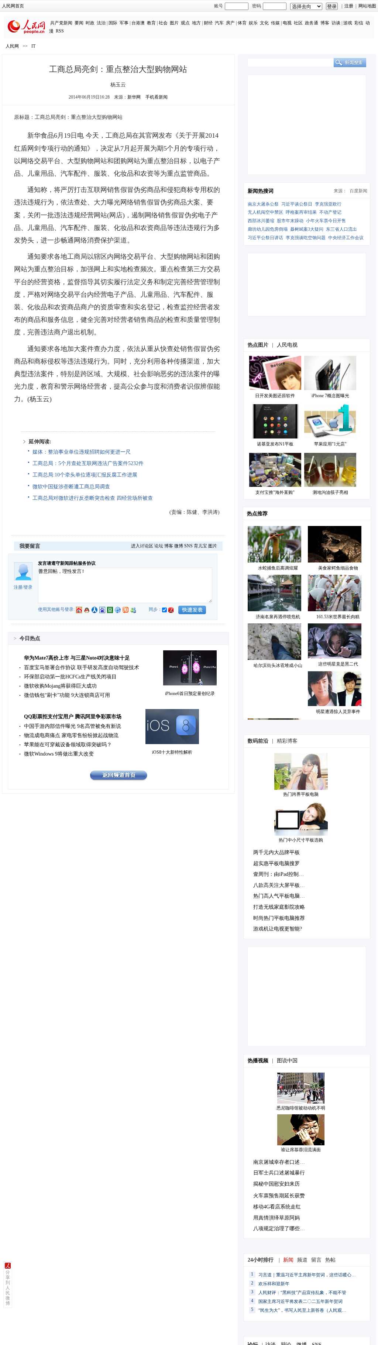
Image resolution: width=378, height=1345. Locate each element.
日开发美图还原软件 (275, 395)
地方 (196, 22)
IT (33, 46)
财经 (208, 22)
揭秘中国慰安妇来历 (276, 1184)
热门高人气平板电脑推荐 (281, 896)
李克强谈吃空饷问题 (306, 237)
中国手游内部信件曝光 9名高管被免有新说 (72, 726)
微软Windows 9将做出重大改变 (59, 754)
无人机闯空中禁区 (265, 212)
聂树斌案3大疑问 (306, 229)
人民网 (12, 46)
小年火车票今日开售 (326, 220)
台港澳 (138, 22)
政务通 (311, 22)
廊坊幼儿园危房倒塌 (268, 229)
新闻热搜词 (261, 191)
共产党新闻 (61, 22)
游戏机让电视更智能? (277, 929)
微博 (178, 545)
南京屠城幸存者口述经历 (281, 1162)
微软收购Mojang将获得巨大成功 (60, 686)
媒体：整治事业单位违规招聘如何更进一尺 (81, 452)
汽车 (219, 22)
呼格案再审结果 (301, 212)
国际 (113, 22)
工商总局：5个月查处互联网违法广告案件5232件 (88, 463)
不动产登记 (330, 212)
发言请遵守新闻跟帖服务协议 (67, 563)
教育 (151, 22)
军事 (124, 22)
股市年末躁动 (290, 220)
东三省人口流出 (341, 229)
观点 (185, 22)
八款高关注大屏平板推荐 (281, 885)
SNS (188, 545)
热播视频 (258, 1060)
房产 (230, 22)
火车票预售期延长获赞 (279, 1195)
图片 (174, 22)
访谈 (335, 22)
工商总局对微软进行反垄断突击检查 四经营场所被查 (92, 498)
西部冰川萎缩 (261, 220)
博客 (324, 22)
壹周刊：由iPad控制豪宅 (281, 874)
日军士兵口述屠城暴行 (279, 1173)
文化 (264, 22)
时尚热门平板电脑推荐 (279, 918)
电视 (287, 22)
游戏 (347, 22)
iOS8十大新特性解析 (172, 752)
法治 (101, 22)
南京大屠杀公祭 (263, 204)
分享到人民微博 (8, 1288)
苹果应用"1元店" (330, 444)
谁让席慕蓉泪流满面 (301, 1149)
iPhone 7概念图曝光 (330, 395)
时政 (90, 22)
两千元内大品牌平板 (276, 852)
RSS (60, 31)
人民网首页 (13, 5)
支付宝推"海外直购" (275, 492)
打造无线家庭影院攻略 (279, 907)
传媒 (275, 22)
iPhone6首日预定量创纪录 (190, 693)
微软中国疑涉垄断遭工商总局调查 (71, 486)
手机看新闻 (156, 97)
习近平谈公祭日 (296, 204)
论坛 (158, 545)
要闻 (79, 22)
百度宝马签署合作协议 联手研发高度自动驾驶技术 (81, 667)
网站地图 (367, 5)
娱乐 (253, 22)
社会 (163, 22)
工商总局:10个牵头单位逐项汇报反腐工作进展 (84, 475)
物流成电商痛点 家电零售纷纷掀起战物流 (71, 735)
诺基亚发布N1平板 (275, 444)
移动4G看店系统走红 (277, 1207)
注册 (348, 5)
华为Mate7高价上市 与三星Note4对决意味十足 (77, 658)
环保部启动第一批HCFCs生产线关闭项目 (70, 677)
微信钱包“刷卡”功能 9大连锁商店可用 (67, 695)
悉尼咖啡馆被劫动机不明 (300, 1108)
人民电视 (287, 345)
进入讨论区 (142, 545)
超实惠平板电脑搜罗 (276, 863)
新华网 (134, 97)
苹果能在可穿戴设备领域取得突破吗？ (68, 744)
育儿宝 (200, 545)
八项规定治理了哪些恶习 (281, 1228)
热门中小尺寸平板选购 (301, 840)
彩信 (358, 22)
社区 (298, 22)
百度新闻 (358, 190)
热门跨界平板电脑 (301, 794)
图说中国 (287, 1060)
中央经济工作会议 (346, 237)
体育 (242, 22)
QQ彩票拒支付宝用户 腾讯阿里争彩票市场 (72, 716)
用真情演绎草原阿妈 (276, 1218)
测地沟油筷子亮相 (330, 492)
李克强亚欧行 (328, 204)
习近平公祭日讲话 (265, 237)
